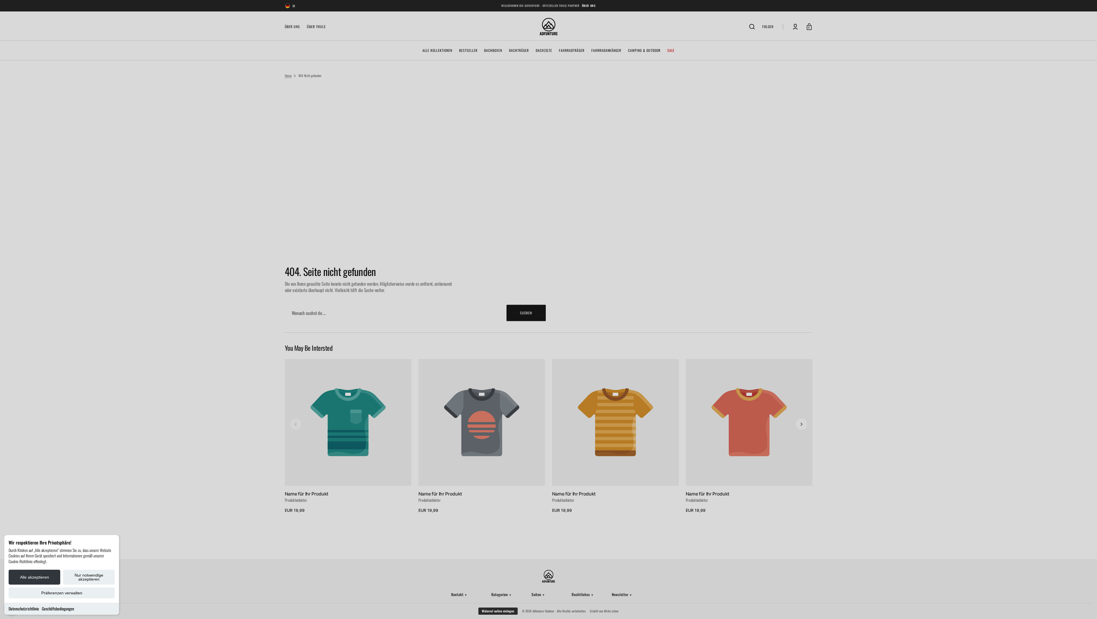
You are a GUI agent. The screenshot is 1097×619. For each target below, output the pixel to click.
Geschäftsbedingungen (58, 609)
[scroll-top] (1084, 606)
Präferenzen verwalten (61, 593)
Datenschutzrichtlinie (24, 609)
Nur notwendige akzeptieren (89, 577)
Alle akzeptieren (34, 577)
